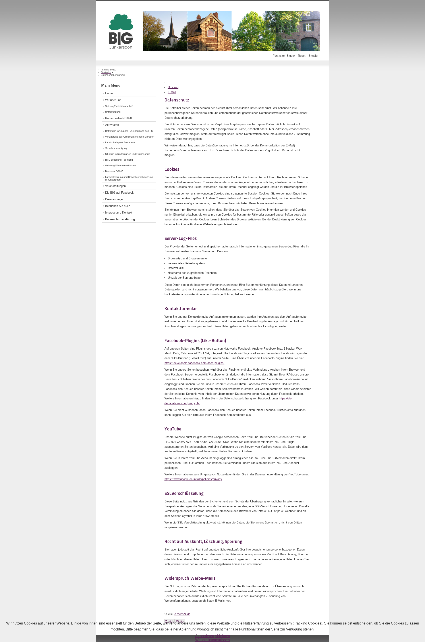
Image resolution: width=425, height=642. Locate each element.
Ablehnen (222, 636)
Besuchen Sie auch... (119, 206)
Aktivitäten (112, 124)
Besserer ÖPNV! (114, 171)
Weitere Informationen (212, 640)
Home (109, 93)
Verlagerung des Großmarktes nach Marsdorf (129, 136)
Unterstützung (112, 112)
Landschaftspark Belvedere (120, 142)
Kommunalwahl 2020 (118, 118)
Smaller (313, 55)
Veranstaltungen (115, 186)
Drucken (173, 87)
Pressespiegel (114, 199)
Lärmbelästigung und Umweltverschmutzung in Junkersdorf (129, 178)
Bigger (291, 55)
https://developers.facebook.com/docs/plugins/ (194, 363)
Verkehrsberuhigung (116, 148)
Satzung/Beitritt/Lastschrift (119, 106)
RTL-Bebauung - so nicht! (119, 159)
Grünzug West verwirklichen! (120, 165)
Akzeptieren (204, 636)
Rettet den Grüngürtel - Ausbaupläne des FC (129, 131)
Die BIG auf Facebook (119, 192)
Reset (301, 55)
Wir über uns (113, 100)
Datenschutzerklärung (120, 219)
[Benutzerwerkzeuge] (164, 82)
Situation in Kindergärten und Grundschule (127, 154)
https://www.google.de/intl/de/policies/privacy (193, 479)
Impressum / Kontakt (118, 212)
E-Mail (172, 92)
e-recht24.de (182, 614)
